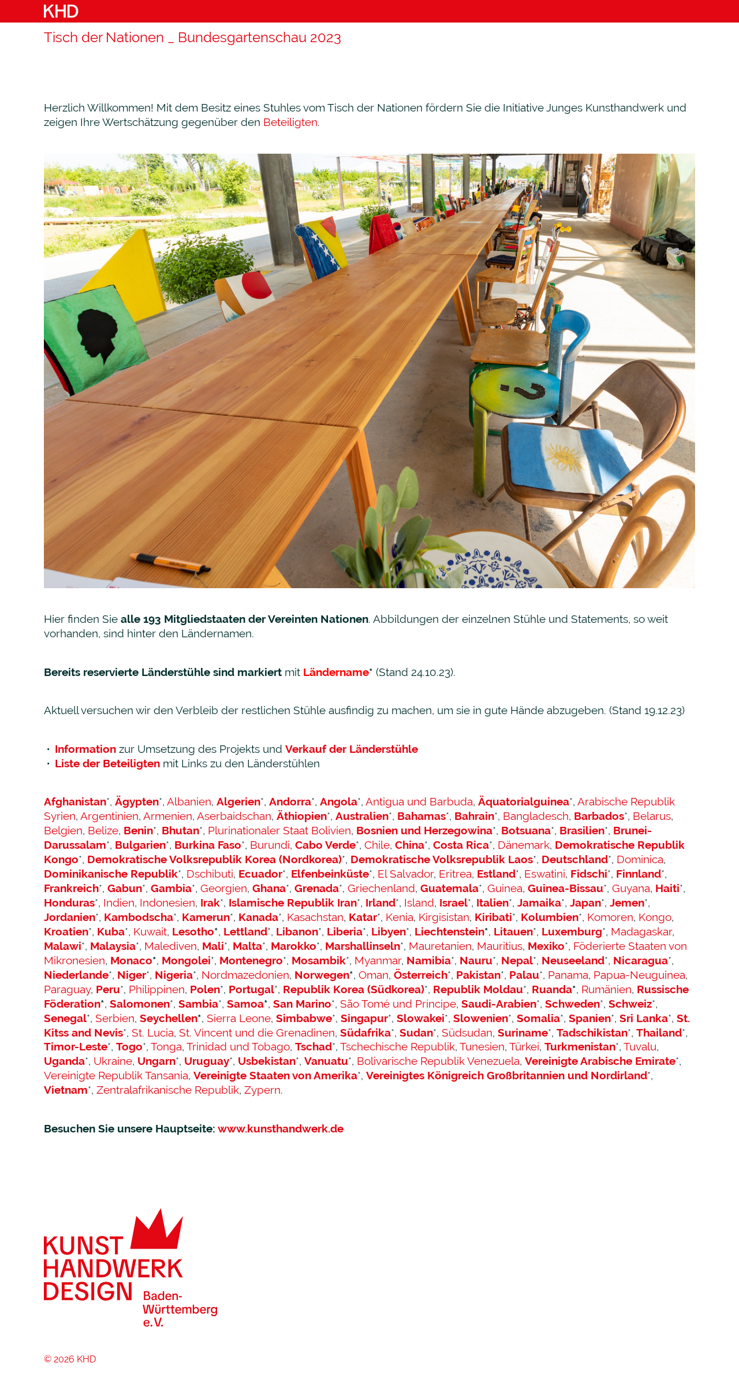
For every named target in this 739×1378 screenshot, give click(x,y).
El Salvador (406, 873)
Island (419, 902)
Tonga (166, 1046)
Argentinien (109, 815)
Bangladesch (536, 815)
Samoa (245, 1003)
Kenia (399, 917)
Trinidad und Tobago (238, 1046)
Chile (377, 844)
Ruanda (552, 989)
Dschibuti (209, 873)
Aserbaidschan (234, 815)
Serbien (115, 1018)
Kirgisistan (444, 917)
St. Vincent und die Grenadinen (257, 1032)
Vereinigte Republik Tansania (116, 1075)
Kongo (655, 917)
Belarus (652, 815)
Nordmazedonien (245, 974)
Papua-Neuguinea (639, 974)
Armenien (167, 815)
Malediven (170, 945)
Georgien (223, 888)
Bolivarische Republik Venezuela (438, 1060)
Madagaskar (641, 931)
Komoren (610, 917)
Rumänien (606, 989)
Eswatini (544, 873)
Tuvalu (640, 1046)
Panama (568, 974)
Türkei (524, 1046)
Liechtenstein (449, 931)
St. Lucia (153, 1032)
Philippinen (157, 989)
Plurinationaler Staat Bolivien (279, 830)
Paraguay (67, 989)
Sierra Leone (239, 1018)
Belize (103, 830)
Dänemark (524, 844)
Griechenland (381, 888)
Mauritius (499, 945)
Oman (374, 974)
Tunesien (482, 1046)
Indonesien (167, 902)
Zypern (262, 1089)
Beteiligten (290, 122)
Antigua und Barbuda (419, 801)
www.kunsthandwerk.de (281, 1128)
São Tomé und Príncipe (398, 1003)
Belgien (63, 830)
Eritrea (455, 873)
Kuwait (150, 931)
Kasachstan (315, 917)
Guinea (504, 888)
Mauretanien (440, 945)
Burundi (270, 844)
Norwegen (321, 974)
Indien (119, 902)
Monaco (131, 960)
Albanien (189, 801)
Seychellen (168, 1018)
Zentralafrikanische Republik (167, 1089)
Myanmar (377, 960)
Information (85, 748)
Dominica (640, 859)
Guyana (631, 888)
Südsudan (467, 1032)
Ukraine (113, 1060)
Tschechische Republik (397, 1046)
